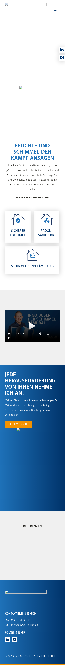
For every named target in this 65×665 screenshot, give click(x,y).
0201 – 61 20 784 (20, 620)
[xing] (62, 58)
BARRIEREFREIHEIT (46, 656)
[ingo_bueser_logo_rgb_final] (26, 4)
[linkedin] (62, 50)
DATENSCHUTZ (27, 656)
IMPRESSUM (11, 656)
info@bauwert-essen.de (24, 625)
